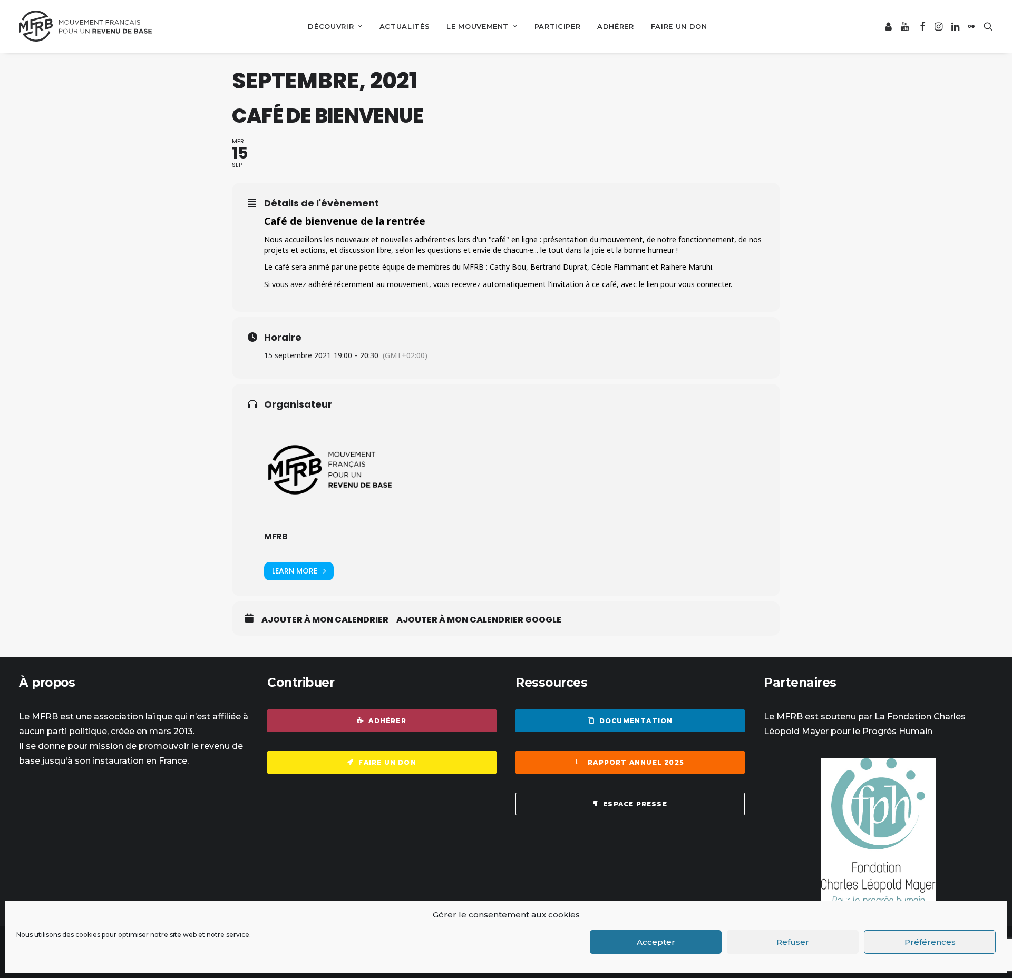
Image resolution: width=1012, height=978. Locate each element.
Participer (557, 26)
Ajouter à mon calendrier (324, 620)
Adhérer (615, 26)
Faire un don (679, 26)
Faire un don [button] (387, 762)
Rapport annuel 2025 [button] (636, 762)
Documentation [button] (636, 721)
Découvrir (331, 26)
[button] (889, 26)
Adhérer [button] (387, 721)
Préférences (930, 942)
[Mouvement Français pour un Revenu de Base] (85, 26)
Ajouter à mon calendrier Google (478, 620)
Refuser (792, 942)
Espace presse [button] (635, 804)
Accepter (656, 942)
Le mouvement (477, 26)
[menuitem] (334, 26)
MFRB (276, 536)
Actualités (405, 26)
